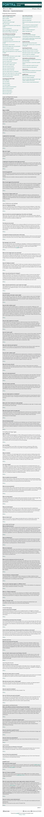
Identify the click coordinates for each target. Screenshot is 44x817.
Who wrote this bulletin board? (28, 75)
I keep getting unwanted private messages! (31, 36)
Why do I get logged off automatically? (10, 30)
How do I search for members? (28, 54)
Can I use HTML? (6, 81)
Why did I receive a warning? (8, 69)
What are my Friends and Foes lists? (29, 42)
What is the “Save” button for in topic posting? (12, 73)
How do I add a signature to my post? (10, 59)
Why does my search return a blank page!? (31, 52)
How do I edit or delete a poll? (9, 64)
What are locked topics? (7, 91)
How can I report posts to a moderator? (11, 71)
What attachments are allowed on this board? (31, 70)
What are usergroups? (26, 20)
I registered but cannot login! (8, 22)
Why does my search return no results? (30, 51)
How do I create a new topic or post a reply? (11, 56)
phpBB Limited (37, 764)
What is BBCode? (6, 80)
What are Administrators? (27, 17)
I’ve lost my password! (7, 28)
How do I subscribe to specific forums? (30, 65)
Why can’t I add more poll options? (10, 63)
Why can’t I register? (7, 20)
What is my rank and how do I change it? (11, 49)
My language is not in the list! (8, 44)
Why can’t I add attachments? (9, 68)
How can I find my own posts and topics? (30, 56)
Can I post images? (6, 85)
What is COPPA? (6, 18)
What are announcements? (8, 88)
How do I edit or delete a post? (9, 57)
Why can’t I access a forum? (8, 66)
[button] (39, 807)
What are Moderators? (27, 18)
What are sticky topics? (7, 90)
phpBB (17, 247)
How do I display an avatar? (8, 48)
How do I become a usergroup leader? (30, 25)
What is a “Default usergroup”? (28, 29)
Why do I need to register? (8, 17)
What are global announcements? (9, 86)
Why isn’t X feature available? (28, 77)
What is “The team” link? (27, 31)
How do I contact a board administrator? (30, 82)
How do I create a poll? (7, 61)
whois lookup (12, 785)
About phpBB (12, 767)
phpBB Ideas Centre (21, 775)
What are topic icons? (7, 93)
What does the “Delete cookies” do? (10, 31)
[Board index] (9, 4)
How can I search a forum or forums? (30, 49)
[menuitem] (6, 8)
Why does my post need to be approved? (11, 74)
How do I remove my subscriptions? (29, 67)
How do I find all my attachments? (29, 72)
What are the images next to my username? (11, 46)
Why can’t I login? (6, 23)
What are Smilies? (6, 83)
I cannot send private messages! (29, 34)
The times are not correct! (8, 40)
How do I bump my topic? (8, 76)
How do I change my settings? (9, 35)
